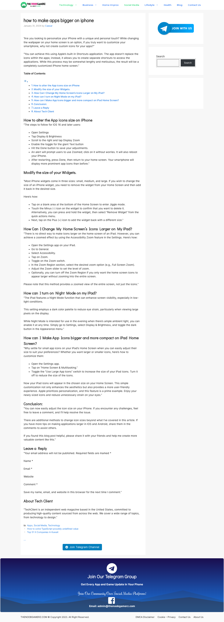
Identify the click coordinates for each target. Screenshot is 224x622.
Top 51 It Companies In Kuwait (42, 532)
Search (160, 56)
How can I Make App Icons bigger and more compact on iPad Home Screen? (76, 100)
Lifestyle (150, 5)
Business (88, 5)
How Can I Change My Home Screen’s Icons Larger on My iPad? (69, 93)
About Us (198, 617)
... (25, 539)
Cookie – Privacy (167, 617)
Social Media (131, 5)
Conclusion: (40, 104)
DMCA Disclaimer (145, 617)
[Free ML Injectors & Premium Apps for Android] (33, 5)
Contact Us (194, 5)
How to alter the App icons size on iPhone (56, 85)
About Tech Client (44, 111)
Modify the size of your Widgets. (52, 89)
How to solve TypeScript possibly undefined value (52, 528)
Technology (66, 5)
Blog (179, 5)
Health (167, 5)
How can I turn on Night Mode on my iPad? (57, 96)
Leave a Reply (41, 107)
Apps (30, 525)
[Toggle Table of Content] (26, 81)
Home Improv (110, 5)
